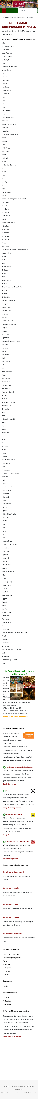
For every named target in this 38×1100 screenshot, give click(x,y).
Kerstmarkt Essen (11, 917)
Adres (5, 961)
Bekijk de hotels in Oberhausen (15, 717)
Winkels (5, 975)
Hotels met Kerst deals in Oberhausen (19, 767)
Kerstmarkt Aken (11, 904)
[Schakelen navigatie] (4, 10)
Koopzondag (7, 971)
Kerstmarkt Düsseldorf (13, 872)
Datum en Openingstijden (12, 958)
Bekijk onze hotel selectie (12, 1036)
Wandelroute (7, 964)
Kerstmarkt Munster (12, 933)
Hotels (5, 986)
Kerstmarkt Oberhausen (11, 954)
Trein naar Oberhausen (14, 815)
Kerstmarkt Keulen (11, 888)
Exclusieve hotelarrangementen (17, 791)
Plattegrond (7, 968)
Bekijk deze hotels (9, 784)
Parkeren (6, 998)
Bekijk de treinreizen (10, 835)
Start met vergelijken (10, 859)
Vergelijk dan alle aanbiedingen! (17, 842)
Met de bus (7, 1001)
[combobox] (28, 10)
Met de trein (7, 1004)
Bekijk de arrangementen (12, 808)
